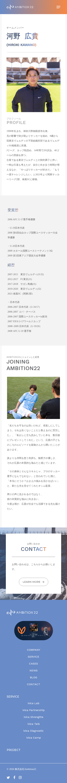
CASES (33, 663)
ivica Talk (33, 723)
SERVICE (33, 656)
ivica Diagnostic (33, 730)
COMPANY (33, 649)
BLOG (33, 677)
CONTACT (33, 684)
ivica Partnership (34, 710)
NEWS (34, 670)
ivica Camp (33, 737)
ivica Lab (33, 703)
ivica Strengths (33, 717)
